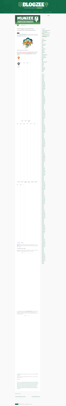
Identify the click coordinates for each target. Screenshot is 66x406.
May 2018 (43, 193)
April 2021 (43, 151)
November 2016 (43, 214)
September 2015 (43, 231)
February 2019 (43, 182)
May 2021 (43, 150)
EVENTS (43, 47)
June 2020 (43, 163)
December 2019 (43, 170)
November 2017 (43, 200)
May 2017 (43, 207)
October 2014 (43, 244)
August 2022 (43, 132)
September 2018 (43, 188)
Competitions (43, 45)
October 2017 (43, 201)
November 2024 (43, 100)
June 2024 (43, 106)
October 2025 (43, 87)
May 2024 (43, 107)
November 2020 (43, 157)
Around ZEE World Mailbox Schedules (36, 396)
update (28, 387)
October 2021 (43, 144)
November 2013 (43, 257)
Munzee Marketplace (44, 57)
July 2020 (43, 162)
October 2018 (43, 187)
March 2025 (43, 95)
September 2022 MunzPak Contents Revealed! (20, 396)
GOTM (42, 53)
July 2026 (43, 76)
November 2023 (43, 114)
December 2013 (43, 256)
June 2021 (43, 149)
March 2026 (43, 81)
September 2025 (43, 88)
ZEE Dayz (32, 387)
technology (23, 387)
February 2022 (43, 139)
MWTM (42, 59)
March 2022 (43, 138)
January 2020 (43, 169)
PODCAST (43, 64)
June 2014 (43, 249)
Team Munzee (18, 388)
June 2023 (43, 120)
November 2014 (43, 243)
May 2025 (43, 93)
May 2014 (43, 250)
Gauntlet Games (43, 52)
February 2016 (43, 225)
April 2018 (43, 194)
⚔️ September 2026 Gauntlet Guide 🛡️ (46, 30)
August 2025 (43, 89)
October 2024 (43, 101)
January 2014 (43, 255)
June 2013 (43, 263)
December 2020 (43, 156)
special (17, 387)
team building (20, 387)
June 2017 (43, 206)
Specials (43, 65)
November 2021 (43, 143)
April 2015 (43, 237)
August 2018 (43, 189)
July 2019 (43, 176)
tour (24, 387)
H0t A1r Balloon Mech (29, 311)
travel (25, 387)
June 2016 (43, 220)
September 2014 (43, 245)
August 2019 (43, 175)
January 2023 (43, 126)
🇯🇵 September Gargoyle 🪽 (45, 31)
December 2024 (43, 99)
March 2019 (43, 181)
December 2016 (43, 213)
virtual (29, 387)
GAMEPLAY (43, 51)
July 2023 (43, 119)
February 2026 (43, 82)
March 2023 (43, 124)
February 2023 (43, 125)
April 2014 (43, 251)
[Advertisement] (47, 22)
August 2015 (43, 232)
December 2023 (43, 113)
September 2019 (43, 174)
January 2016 (43, 226)
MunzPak (43, 58)
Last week (18, 250)
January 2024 (43, 112)
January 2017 (43, 212)
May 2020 (43, 164)
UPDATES (43, 70)
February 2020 (43, 168)
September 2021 (43, 145)
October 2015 (43, 230)
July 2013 (43, 262)
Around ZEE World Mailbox (22, 34)
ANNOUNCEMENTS (44, 40)
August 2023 (43, 118)
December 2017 (43, 199)
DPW (42, 46)
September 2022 (43, 131)
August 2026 (43, 75)
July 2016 (43, 219)
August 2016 (43, 218)
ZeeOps (42, 71)
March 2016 (43, 224)
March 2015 (43, 238)
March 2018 (43, 195)
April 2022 (43, 137)
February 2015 (43, 239)
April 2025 (43, 94)
